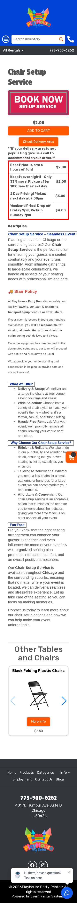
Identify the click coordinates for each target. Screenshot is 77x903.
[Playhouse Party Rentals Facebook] (32, 865)
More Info (38, 721)
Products (27, 773)
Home (11, 773)
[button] (64, 700)
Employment (22, 779)
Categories (45, 773)
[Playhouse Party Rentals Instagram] (43, 865)
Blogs (60, 779)
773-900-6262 (61, 50)
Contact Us (44, 779)
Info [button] (64, 773)
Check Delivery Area (38, 142)
